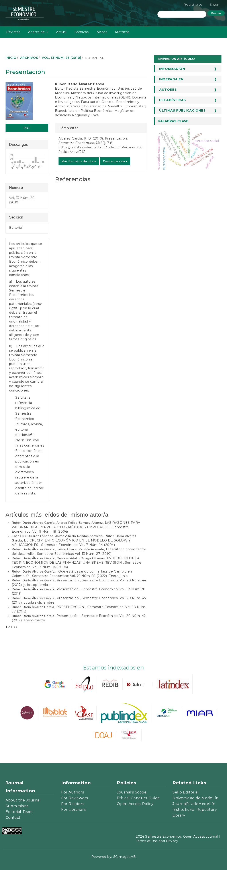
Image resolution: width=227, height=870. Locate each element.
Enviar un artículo (176, 59)
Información (172, 69)
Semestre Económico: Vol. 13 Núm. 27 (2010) (74, 554)
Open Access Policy (135, 804)
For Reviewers (74, 798)
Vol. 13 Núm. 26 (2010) (61, 58)
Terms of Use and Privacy (157, 841)
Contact (13, 817)
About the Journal (23, 800)
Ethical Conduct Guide (138, 798)
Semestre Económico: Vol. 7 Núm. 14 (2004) (78, 545)
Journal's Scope (132, 792)
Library (178, 815)
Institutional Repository (194, 809)
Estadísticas (172, 100)
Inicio (11, 58)
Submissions (17, 806)
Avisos (102, 32)
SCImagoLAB (124, 857)
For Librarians (73, 809)
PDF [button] (27, 128)
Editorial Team (19, 812)
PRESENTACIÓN (70, 607)
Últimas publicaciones (182, 110)
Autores (168, 90)
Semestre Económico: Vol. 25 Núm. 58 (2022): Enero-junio (80, 576)
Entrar (214, 4)
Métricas (122, 32)
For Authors (72, 792)
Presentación (68, 580)
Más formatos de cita (77, 161)
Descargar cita (114, 161)
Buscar (216, 13)
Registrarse (193, 4)
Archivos (81, 32)
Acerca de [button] (37, 32)
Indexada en (171, 79)
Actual (61, 32)
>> (16, 627)
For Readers (72, 804)
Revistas (13, 32)
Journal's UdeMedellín (193, 804)
